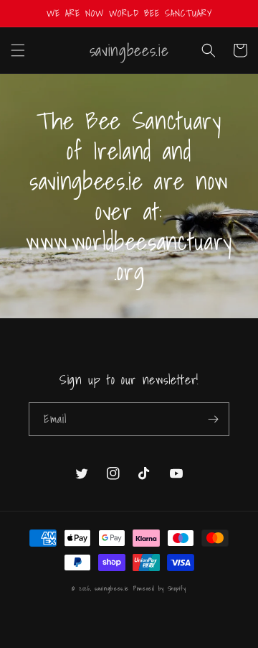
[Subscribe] (213, 419)
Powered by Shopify (159, 588)
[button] (18, 50)
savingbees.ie (112, 588)
